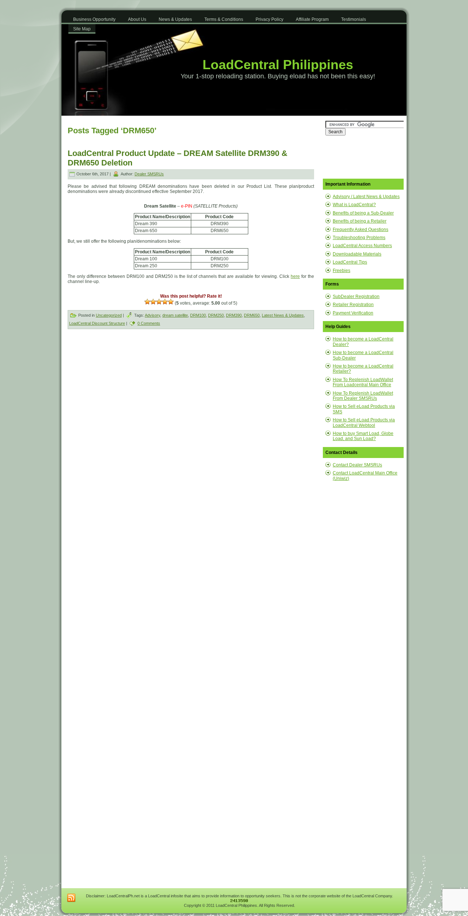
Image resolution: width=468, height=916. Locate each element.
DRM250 (216, 315)
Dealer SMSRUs (149, 174)
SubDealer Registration (356, 296)
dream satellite (175, 315)
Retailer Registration (353, 304)
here (295, 276)
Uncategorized (109, 315)
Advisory (152, 315)
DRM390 (234, 315)
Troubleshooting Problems (359, 237)
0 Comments (148, 323)
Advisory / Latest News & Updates (366, 196)
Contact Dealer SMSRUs (357, 465)
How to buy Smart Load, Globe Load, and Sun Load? (363, 436)
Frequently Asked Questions (360, 229)
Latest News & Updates (283, 315)
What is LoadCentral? (354, 204)
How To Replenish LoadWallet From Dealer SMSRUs (363, 396)
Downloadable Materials (357, 254)
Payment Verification (353, 313)
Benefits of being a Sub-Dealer (363, 213)
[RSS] (71, 898)
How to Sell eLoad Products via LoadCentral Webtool (364, 422)
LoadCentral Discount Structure (97, 323)
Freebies (341, 270)
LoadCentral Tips (350, 262)
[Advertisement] (130, 390)
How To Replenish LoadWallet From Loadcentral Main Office (363, 382)
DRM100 (198, 315)
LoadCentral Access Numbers (362, 245)
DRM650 (252, 315)
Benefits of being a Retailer (359, 221)
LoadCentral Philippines (278, 64)
